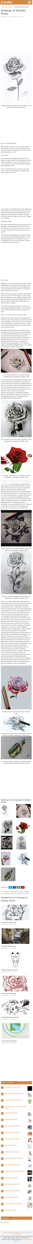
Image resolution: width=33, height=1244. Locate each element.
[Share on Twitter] (10, 887)
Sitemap (5, 1232)
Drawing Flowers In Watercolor (14, 1093)
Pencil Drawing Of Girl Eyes (13, 1126)
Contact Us (10, 1232)
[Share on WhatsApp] (18, 887)
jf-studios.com (5, 484)
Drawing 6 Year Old (10, 1210)
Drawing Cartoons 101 (11, 1197)
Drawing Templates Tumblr (9, 970)
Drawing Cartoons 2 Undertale (14, 1158)
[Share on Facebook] (14, 887)
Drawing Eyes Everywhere (12, 1190)
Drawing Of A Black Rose (9, 922)
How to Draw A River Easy (9, 1041)
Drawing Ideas (5, 16)
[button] (29, 2)
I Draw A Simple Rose (11, 1113)
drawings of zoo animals (23, 893)
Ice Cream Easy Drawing (12, 1139)
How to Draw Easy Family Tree (14, 1100)
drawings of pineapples (10, 893)
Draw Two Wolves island (9, 946)
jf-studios (6, 2)
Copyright (16, 1232)
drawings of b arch (8, 891)
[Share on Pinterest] (23, 887)
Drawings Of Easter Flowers (13, 1087)
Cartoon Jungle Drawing (12, 1152)
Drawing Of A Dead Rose (9, 993)
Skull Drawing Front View (12, 1184)
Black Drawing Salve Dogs (12, 1165)
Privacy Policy (17, 1234)
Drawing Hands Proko (11, 1119)
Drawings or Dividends (11, 1178)
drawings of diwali (18, 891)
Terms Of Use (23, 1232)
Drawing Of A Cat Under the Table (15, 1171)
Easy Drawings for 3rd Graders (14, 1203)
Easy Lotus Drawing (10, 1145)
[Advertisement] (16, 35)
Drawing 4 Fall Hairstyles (12, 1132)
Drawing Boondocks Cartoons (10, 1017)
